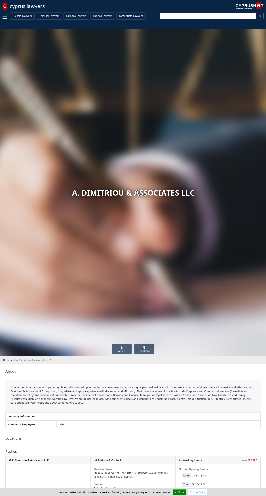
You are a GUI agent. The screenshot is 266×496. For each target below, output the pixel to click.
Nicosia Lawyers (22, 15)
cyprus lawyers (27, 6)
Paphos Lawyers (102, 15)
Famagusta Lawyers (131, 15)
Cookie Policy (197, 492)
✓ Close (179, 492)
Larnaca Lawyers (76, 15)
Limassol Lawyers (49, 15)
